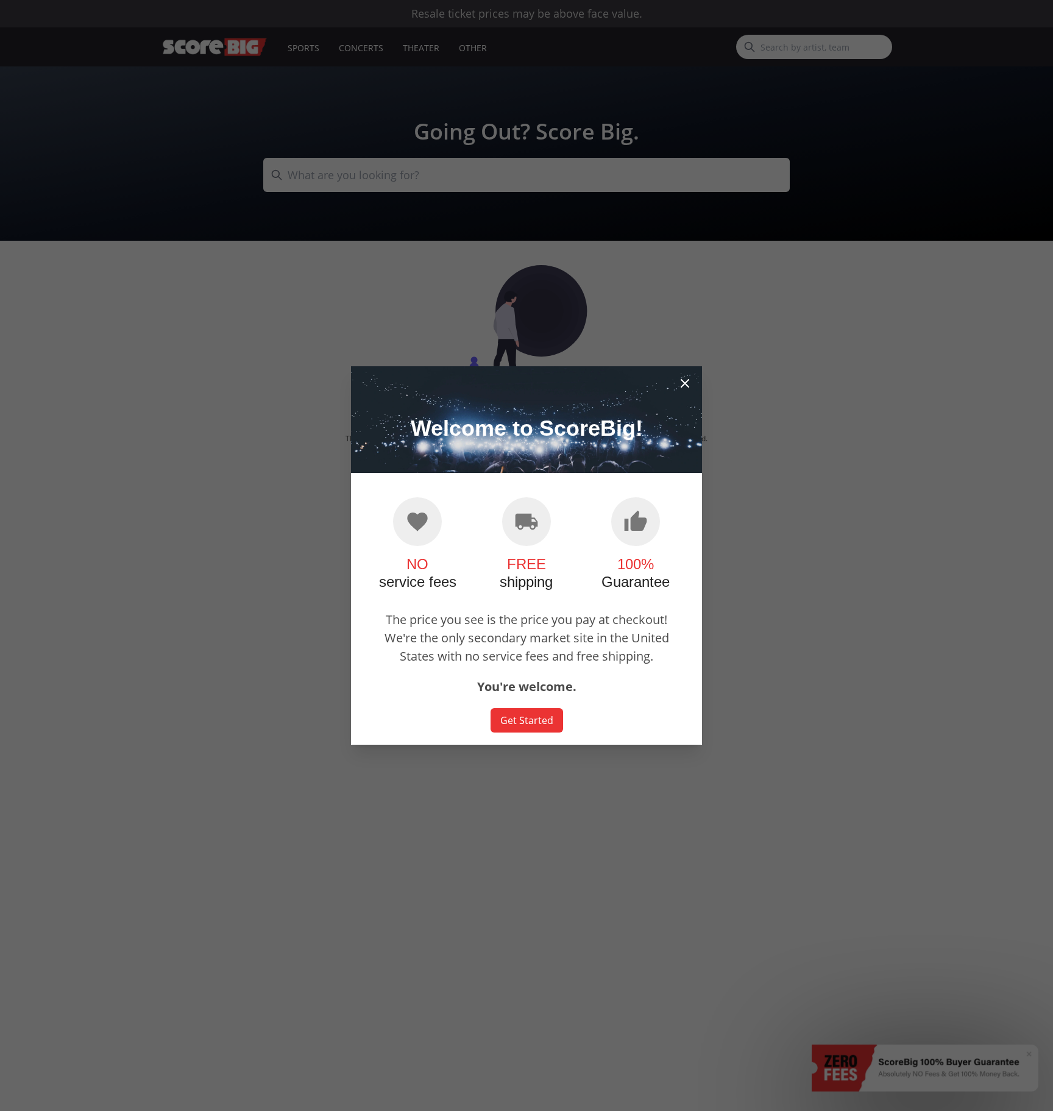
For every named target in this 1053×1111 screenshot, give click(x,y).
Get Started (526, 720)
